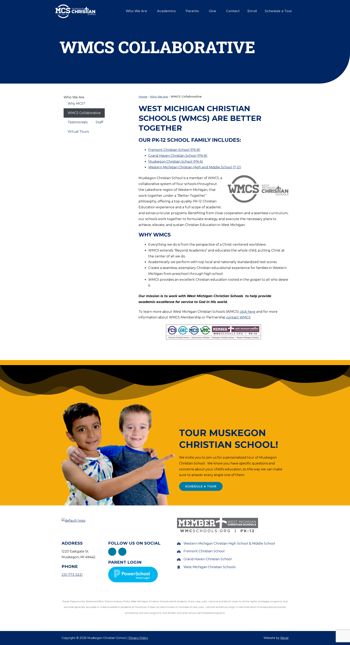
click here (247, 312)
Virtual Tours (78, 131)
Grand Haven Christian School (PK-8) (177, 156)
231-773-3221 (72, 575)
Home (143, 96)
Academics (166, 11)
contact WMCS (238, 317)
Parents (192, 11)
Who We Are (136, 11)
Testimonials (78, 122)
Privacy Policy (138, 638)
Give (212, 11)
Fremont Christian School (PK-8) (174, 150)
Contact (233, 11)
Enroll (252, 11)
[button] (137, 11)
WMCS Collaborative (84, 113)
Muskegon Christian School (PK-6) (175, 161)
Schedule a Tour (278, 11)
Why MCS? (76, 103)
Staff (99, 122)
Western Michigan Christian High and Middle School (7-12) (194, 167)
